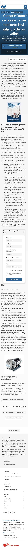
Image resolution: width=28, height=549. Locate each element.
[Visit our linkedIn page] (9, 512)
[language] (2, 2)
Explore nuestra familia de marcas (11, 520)
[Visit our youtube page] (13, 512)
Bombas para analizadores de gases (13, 474)
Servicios (6, 481)
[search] (25, 2)
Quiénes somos (7, 486)
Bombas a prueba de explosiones (12, 476)
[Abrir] (25, 7)
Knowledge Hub (8, 484)
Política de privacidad (8, 532)
